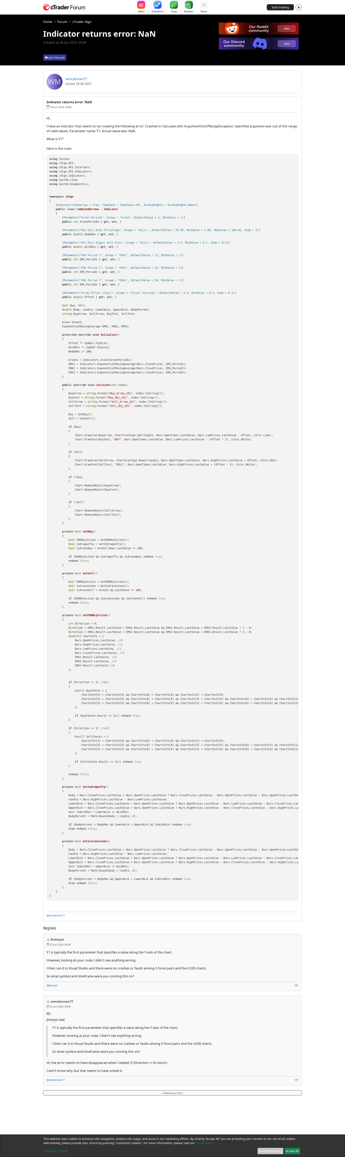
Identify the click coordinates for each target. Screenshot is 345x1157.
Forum (62, 22)
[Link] (296, 985)
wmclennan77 (76, 79)
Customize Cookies (56, 1151)
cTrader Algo (81, 22)
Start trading (280, 7)
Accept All (292, 1151)
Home (47, 22)
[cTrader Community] (64, 7)
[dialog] (172, 1146)
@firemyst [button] (52, 985)
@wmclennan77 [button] (56, 915)
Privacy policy (205, 1143)
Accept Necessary (270, 1151)
